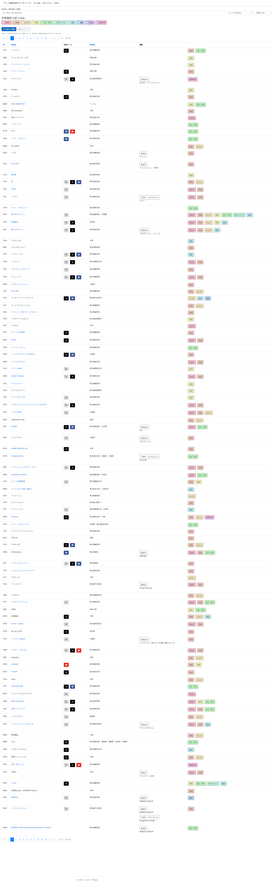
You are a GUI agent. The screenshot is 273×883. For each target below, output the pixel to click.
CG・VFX (47, 22)
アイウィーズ (16, 124)
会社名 (13, 45)
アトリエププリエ (18, 362)
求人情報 (37, 3)
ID (4, 45)
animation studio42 (19, 474)
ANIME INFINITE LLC (19, 448)
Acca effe (15, 291)
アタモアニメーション (19, 284)
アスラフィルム (17, 254)
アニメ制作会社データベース (17, 3)
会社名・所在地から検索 (11, 9)
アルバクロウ (16, 584)
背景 (36, 22)
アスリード (15, 261)
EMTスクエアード (18, 709)
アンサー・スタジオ (19, 650)
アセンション (16, 277)
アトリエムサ (16, 383)
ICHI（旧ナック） (18, 764)
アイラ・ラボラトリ (19, 138)
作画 (17, 22)
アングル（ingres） (18, 639)
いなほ (13, 783)
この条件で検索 (9, 29)
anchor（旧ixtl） (17, 624)
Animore (14, 517)
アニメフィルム (17, 509)
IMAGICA (14, 797)
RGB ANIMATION (18, 104)
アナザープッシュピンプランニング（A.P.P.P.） (29, 404)
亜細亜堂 (14, 222)
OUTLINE (15, 164)
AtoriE (13, 340)
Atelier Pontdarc (17, 376)
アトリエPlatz (16, 368)
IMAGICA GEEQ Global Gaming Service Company (31, 827)
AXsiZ (13, 189)
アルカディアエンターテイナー (23, 570)
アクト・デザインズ (19, 207)
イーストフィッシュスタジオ (22, 724)
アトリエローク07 (18, 397)
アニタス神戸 (16, 412)
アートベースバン (18, 71)
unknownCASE (17, 686)
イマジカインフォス (19, 808)
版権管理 (101, 22)
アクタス (14, 196)
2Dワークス (61, 22)
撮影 (73, 22)
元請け (7, 22)
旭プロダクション (18, 214)
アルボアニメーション (19, 602)
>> (54, 38)
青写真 (13, 175)
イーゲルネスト (17, 716)
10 (46, 38)
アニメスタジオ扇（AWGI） (22, 489)
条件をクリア (24, 29)
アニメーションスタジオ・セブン (24, 467)
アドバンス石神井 (18, 332)
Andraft (14, 672)
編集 (81, 22)
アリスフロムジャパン (19, 563)
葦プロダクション (18, 229)
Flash (91, 22)
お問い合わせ (47, 3)
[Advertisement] (64, 862)
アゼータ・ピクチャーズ (20, 269)
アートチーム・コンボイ (20, 64)
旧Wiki (56, 3)
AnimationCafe (17, 456)
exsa (13, 741)
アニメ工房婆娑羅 (18, 481)
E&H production (17, 701)
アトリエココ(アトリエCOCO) (23, 354)
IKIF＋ (13, 131)
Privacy (95, 880)
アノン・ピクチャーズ (19, 524)
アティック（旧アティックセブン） (25, 312)
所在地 (92, 45)
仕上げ (26, 22)
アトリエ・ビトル (18, 347)
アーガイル (15, 50)
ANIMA (14, 426)
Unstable (14, 664)
